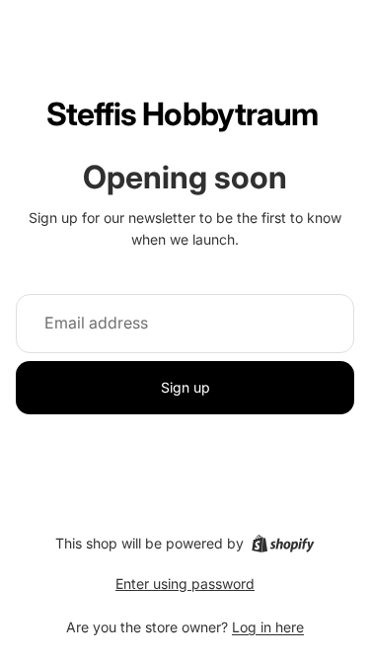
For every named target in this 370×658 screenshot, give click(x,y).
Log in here (268, 627)
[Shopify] (283, 543)
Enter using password (185, 583)
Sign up (185, 387)
